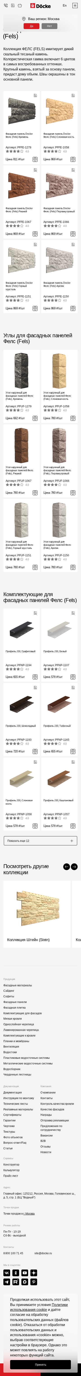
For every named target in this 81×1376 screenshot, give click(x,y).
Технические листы (15, 1103)
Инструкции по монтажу (18, 1098)
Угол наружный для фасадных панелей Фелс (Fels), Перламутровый (57, 470)
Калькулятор (11, 1170)
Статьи (8, 1148)
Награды (46, 1114)
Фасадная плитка (14, 1007)
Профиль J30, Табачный (56, 725)
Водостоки (10, 1052)
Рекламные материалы (18, 1109)
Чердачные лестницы (17, 1074)
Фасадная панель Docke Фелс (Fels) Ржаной (19, 210)
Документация (12, 1092)
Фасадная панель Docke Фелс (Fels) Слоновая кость (58, 135)
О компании (48, 1092)
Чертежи (9, 1126)
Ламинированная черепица (21, 1030)
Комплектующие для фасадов (22, 1013)
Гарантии (9, 1120)
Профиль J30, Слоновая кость (19, 802)
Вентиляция (11, 1046)
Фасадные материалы (17, 985)
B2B (43, 1141)
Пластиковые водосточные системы (26, 1057)
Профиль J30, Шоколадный (21, 725)
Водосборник (11, 1069)
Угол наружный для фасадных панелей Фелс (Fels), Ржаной (19, 470)
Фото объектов (12, 1137)
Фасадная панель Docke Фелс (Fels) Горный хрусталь (19, 286)
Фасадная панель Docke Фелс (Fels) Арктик (56, 284)
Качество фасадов (52, 1109)
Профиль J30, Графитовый (20, 651)
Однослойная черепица (18, 1024)
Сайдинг (8, 990)
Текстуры (9, 1131)
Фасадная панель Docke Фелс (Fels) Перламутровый (59, 210)
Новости (45, 1152)
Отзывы (45, 1146)
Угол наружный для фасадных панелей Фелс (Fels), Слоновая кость (57, 396)
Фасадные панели (15, 1002)
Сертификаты (12, 1114)
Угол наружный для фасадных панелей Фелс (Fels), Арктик (57, 545)
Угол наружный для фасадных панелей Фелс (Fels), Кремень (19, 396)
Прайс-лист (10, 1175)
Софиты (8, 996)
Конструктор (11, 1164)
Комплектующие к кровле (19, 1035)
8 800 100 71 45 (13, 1253)
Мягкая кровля (12, 1018)
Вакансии (46, 1135)
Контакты (46, 1098)
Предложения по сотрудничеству (51, 1128)
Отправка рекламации (54, 1120)
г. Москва (29, 1213)
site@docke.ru (43, 1253)
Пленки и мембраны (16, 1041)
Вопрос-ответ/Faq (14, 1142)
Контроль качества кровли (57, 1103)
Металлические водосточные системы (28, 1063)
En (65, 5)
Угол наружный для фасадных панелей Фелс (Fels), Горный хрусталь (19, 545)
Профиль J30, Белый (55, 651)
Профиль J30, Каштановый (58, 800)
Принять (40, 1364)
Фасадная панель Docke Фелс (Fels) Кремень (19, 135)
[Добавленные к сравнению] (13, 5)
